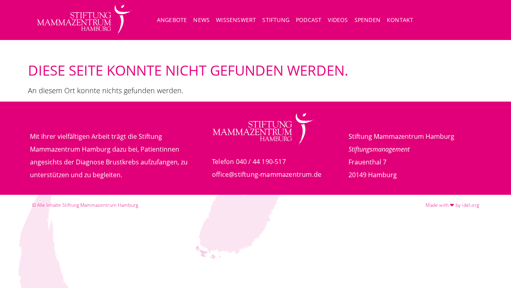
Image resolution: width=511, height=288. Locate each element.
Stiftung (275, 20)
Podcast (308, 20)
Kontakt (400, 20)
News (201, 20)
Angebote (172, 20)
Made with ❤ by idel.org (452, 205)
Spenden (367, 20)
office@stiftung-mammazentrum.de (266, 174)
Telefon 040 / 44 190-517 (249, 161)
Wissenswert (236, 20)
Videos (338, 20)
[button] (470, 21)
